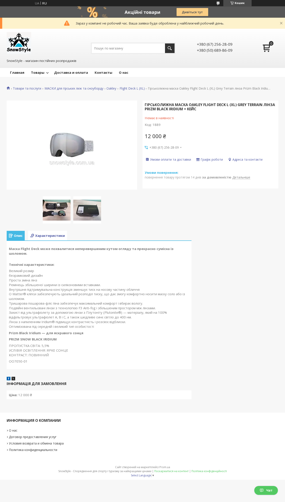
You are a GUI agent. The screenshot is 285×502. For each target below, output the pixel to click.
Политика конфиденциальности (33, 450)
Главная (17, 72)
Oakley (111, 88)
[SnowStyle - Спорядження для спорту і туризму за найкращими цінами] (19, 43)
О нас (123, 72)
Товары (37, 72)
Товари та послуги (27, 88)
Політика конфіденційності (209, 471)
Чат (269, 490)
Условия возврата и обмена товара (36, 443)
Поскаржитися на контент (171, 471)
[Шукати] (170, 48)
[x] (13, 379)
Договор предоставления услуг (33, 437)
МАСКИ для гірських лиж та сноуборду (74, 88)
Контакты (103, 72)
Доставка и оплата (71, 72)
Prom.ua (164, 467)
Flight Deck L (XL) (132, 88)
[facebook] (8, 379)
